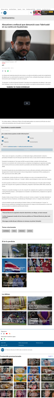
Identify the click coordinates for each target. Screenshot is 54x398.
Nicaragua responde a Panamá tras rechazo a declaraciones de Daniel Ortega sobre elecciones (13, 284)
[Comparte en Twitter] (5, 71)
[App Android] (5, 339)
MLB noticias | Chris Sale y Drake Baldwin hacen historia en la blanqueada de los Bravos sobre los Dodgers (14, 321)
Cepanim (19, 9)
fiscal (14, 231)
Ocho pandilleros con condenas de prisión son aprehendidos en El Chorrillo (39, 321)
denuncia (21, 231)
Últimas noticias (4, 9)
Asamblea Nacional (46, 9)
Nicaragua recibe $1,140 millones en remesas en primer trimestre (21, 221)
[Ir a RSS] (10, 333)
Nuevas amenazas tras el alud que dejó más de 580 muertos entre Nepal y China (39, 307)
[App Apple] (2, 339)
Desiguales (44, 13)
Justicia (30, 231)
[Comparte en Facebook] (2, 71)
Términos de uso (39, 342)
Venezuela (39, 9)
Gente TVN (3, 342)
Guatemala (6, 231)
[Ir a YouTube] (7, 333)
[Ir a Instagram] (4, 333)
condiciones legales (12, 146)
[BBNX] (2, 349)
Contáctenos (21, 345)
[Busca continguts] (31, 13)
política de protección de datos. (26, 146)
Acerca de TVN (4, 345)
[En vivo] (42, 12)
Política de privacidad (23, 342)
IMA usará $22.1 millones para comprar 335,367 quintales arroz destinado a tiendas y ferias (13, 307)
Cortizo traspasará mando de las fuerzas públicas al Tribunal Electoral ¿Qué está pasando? (26, 216)
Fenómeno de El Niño (30, 9)
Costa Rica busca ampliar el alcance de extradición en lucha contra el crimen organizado (14, 269)
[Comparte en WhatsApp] (8, 71)
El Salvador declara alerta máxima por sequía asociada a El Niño (13, 254)
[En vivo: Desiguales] (37, 13)
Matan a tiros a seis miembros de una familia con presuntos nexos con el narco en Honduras (38, 254)
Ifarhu (24, 9)
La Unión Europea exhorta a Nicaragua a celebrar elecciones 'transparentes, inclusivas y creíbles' (39, 269)
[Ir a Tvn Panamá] (16, 12)
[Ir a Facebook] (1, 333)
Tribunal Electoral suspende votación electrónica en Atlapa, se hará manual (24, 212)
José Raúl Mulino (12, 9)
